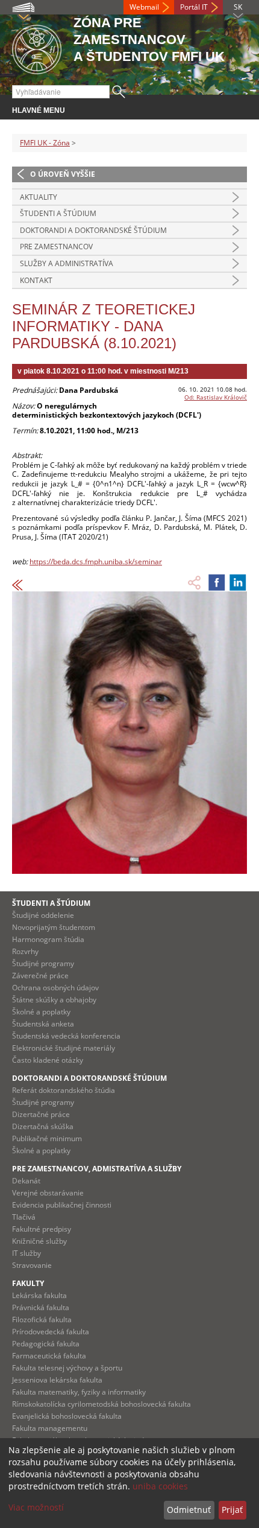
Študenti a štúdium (58, 213)
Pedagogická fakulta (46, 1344)
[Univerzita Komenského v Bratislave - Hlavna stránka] (36, 47)
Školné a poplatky (41, 1012)
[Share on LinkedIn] (238, 582)
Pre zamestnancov (56, 246)
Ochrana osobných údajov (55, 987)
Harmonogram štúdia (48, 939)
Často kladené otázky (47, 1060)
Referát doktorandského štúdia (63, 1090)
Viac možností (36, 1507)
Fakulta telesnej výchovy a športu (67, 1368)
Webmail (144, 7)
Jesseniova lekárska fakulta (57, 1380)
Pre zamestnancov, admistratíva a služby (96, 1169)
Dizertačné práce (41, 1114)
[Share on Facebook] (217, 582)
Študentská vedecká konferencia (66, 1036)
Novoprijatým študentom (53, 927)
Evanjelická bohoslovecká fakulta (67, 1416)
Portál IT (194, 7)
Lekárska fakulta (39, 1295)
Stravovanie (32, 1265)
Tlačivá (24, 1217)
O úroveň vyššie (62, 174)
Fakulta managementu (49, 1428)
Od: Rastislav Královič (215, 397)
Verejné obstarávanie (48, 1193)
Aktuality (38, 197)
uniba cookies (160, 1486)
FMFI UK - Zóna (45, 143)
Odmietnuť (189, 1509)
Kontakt (36, 280)
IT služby (26, 1253)
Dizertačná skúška (42, 1126)
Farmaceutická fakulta (49, 1356)
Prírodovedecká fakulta (50, 1331)
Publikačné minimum (47, 1138)
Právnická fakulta (40, 1307)
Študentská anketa (43, 1024)
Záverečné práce (40, 975)
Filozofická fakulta (42, 1319)
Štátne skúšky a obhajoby (54, 1000)
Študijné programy (43, 963)
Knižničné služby (39, 1241)
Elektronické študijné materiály (63, 1048)
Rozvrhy (25, 951)
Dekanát (26, 1181)
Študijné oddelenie (43, 915)
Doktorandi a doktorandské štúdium (93, 230)
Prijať (232, 1509)
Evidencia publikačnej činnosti (61, 1205)
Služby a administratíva (66, 263)
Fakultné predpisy (41, 1229)
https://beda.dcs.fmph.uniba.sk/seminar (96, 561)
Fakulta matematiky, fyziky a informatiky (79, 1392)
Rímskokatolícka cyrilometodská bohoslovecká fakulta (101, 1404)
